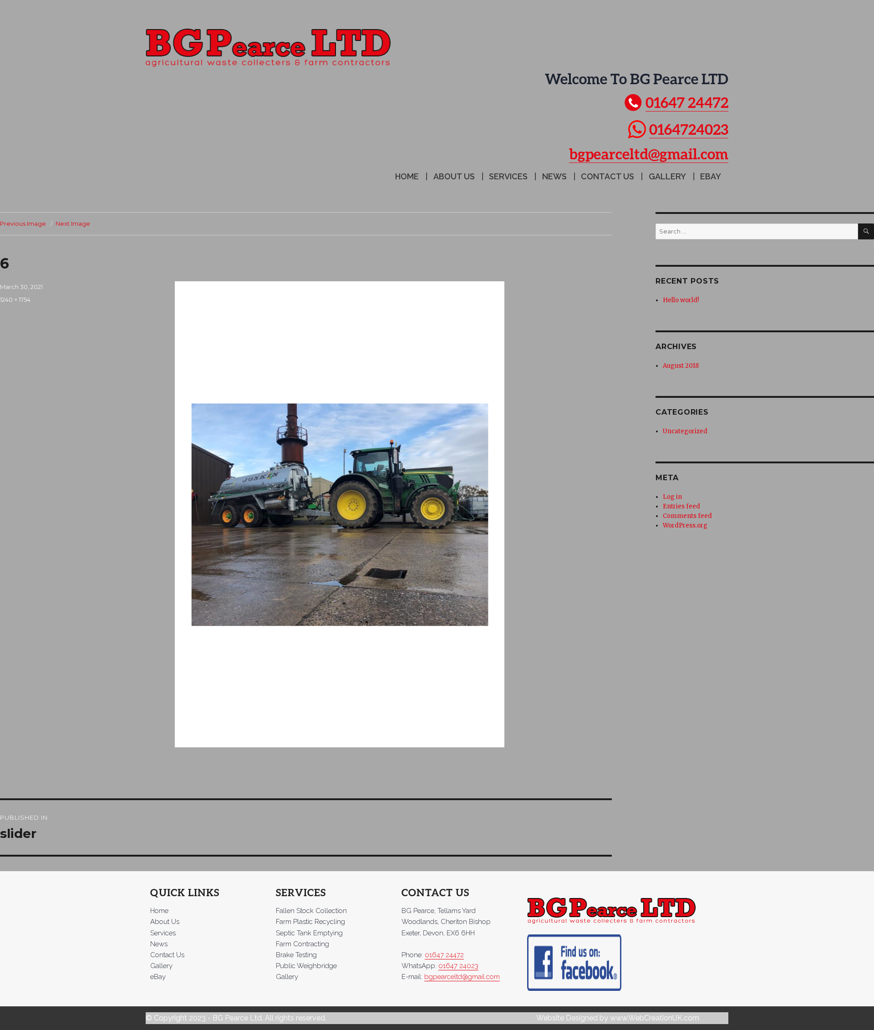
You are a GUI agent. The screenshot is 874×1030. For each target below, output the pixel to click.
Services (508, 176)
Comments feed (687, 516)
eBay (710, 176)
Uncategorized (685, 431)
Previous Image (23, 223)
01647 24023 (458, 966)
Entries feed (681, 506)
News (554, 176)
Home (407, 176)
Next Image (73, 223)
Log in (672, 497)
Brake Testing (296, 955)
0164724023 (688, 129)
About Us (454, 176)
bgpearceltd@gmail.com (648, 153)
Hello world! (681, 300)
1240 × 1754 (15, 299)
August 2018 (681, 366)
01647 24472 (686, 102)
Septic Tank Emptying (309, 933)
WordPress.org (685, 525)
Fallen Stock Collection (311, 911)
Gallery (667, 176)
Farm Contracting (302, 944)
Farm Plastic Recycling (310, 922)
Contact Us (607, 176)
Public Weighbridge (306, 966)
